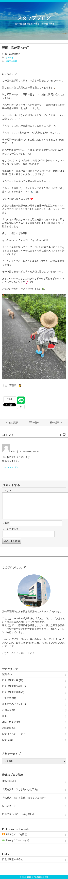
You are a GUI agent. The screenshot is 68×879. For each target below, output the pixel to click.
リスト (10, 399)
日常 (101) (7, 739)
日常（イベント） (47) (14, 733)
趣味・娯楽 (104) (11, 722)
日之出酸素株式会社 (12, 859)
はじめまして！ (10, 806)
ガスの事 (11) (9, 698)
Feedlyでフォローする (17, 840)
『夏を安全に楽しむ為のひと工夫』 (20, 789)
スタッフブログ (34, 18)
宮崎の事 (10, 58)
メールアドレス (10, 529)
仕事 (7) (6, 716)
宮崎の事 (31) (9, 728)
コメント (7, 490)
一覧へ (36, 422)
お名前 (5, 523)
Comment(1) (11, 61)
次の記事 (13, 422)
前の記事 (54, 422)
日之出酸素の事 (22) (12, 680)
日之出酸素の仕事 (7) (13, 692)
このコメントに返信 (10, 467)
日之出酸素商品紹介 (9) (14, 686)
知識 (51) (7, 674)
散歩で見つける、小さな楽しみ (18, 814)
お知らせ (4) (8, 710)
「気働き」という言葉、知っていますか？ (24, 797)
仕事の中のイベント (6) (14, 704)
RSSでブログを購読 (16, 834)
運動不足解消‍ (9, 781)
